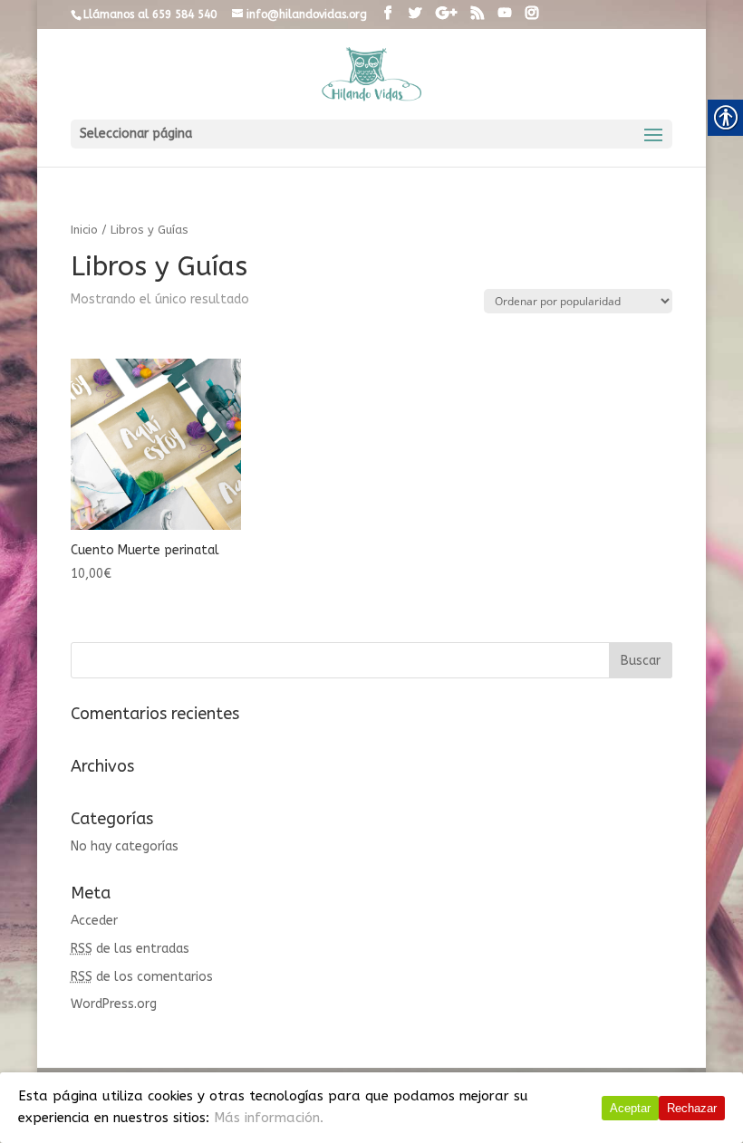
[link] (387, 13)
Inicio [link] (84, 229)
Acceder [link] (94, 920)
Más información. (268, 1117)
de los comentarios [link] (142, 977)
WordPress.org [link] (114, 1004)
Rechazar (692, 1108)
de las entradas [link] (130, 948)
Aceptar (630, 1108)
